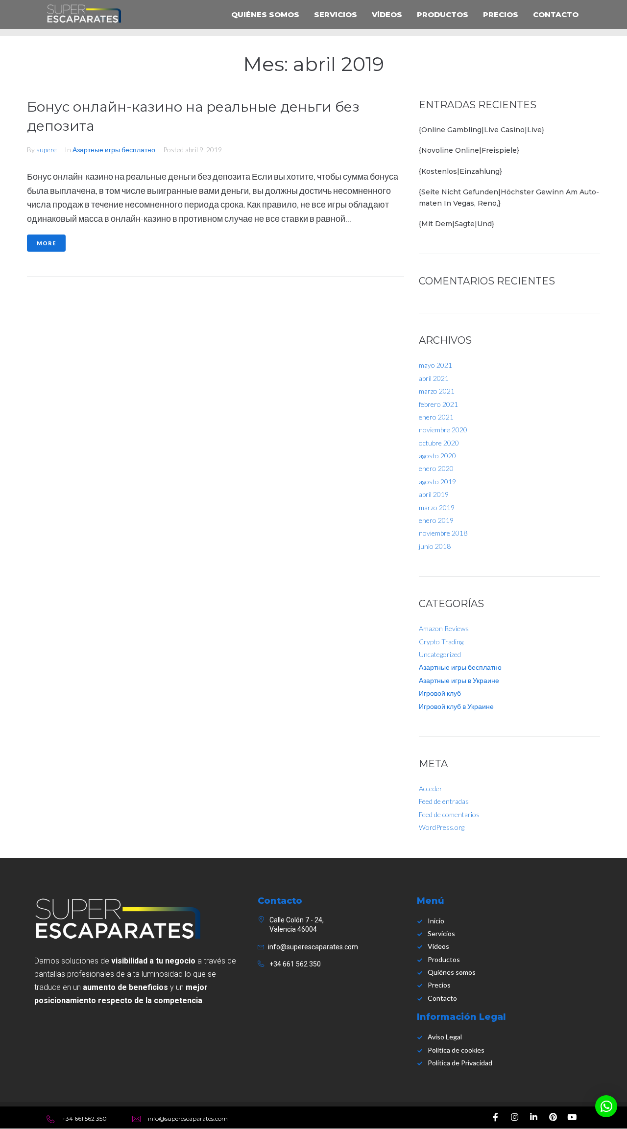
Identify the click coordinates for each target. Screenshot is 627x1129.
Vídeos (387, 14)
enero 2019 (436, 520)
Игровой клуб (440, 693)
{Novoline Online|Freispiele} (469, 150)
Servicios (335, 14)
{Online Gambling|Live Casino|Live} (481, 129)
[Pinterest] (553, 1117)
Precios (500, 14)
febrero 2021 (438, 404)
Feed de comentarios (449, 814)
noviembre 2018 (443, 533)
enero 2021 (436, 417)
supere (46, 149)
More (46, 243)
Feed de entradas (444, 801)
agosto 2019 (437, 481)
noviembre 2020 (443, 429)
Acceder (430, 788)
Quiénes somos (265, 14)
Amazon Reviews (444, 628)
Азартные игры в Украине (459, 680)
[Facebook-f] (495, 1117)
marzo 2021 (437, 391)
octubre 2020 (439, 443)
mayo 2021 (435, 365)
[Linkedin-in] (534, 1117)
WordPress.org (441, 827)
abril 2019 (434, 494)
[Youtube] (572, 1117)
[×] (606, 1106)
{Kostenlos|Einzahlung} (460, 171)
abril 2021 (434, 378)
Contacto (556, 14)
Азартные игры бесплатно (113, 149)
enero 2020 (436, 468)
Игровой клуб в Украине (456, 706)
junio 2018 (435, 546)
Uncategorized (440, 654)
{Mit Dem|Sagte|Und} (456, 223)
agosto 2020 (437, 455)
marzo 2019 (437, 507)
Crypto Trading (441, 641)
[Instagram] (514, 1117)
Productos (442, 14)
